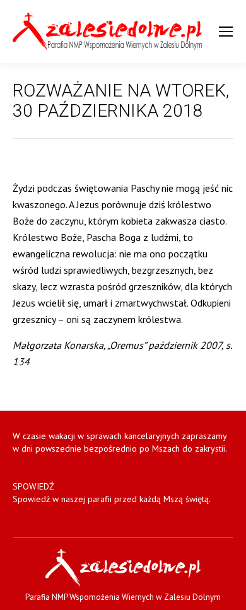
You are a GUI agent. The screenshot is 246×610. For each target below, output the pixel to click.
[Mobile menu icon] (225, 31)
